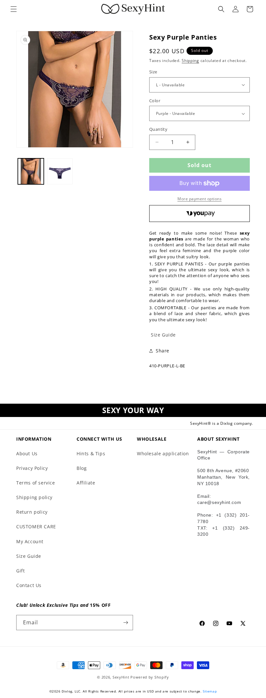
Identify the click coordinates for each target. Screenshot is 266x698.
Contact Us (29, 585)
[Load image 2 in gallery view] (60, 171)
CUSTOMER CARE (36, 526)
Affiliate (86, 483)
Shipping (190, 60)
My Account (29, 541)
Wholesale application (163, 453)
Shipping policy (34, 497)
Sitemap (210, 691)
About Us (27, 453)
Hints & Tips (91, 453)
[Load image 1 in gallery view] (31, 171)
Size (153, 72)
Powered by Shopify (149, 677)
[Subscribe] (125, 622)
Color (154, 101)
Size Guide (28, 556)
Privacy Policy (32, 468)
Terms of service (35, 483)
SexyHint (121, 677)
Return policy (32, 512)
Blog (82, 468)
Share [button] (162, 351)
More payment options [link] (199, 199)
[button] (13, 9)
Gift (20, 571)
